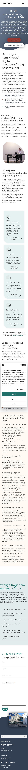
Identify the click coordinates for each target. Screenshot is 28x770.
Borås (2, 748)
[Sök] (25, 736)
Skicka (5, 709)
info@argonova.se (6, 765)
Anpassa (13, 399)
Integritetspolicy (5, 741)
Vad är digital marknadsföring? (15, 609)
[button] (23, 3)
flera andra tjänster (18, 335)
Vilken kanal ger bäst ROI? (13, 620)
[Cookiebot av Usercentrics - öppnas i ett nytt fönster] (20, 365)
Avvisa (14, 403)
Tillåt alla (14, 394)
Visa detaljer (20, 389)
